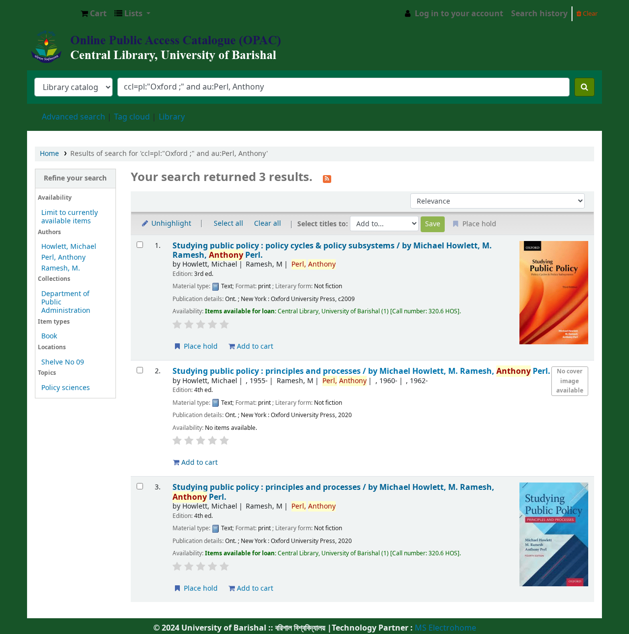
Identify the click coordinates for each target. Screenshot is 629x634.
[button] (94, 14)
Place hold (200, 346)
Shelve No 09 (62, 362)
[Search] (584, 87)
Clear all (267, 223)
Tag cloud (132, 117)
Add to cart (254, 346)
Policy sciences (65, 388)
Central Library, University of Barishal (52, 14)
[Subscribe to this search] (327, 178)
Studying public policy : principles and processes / (361, 371)
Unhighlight (170, 223)
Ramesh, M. (60, 268)
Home (49, 154)
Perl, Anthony (63, 257)
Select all (228, 223)
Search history (539, 14)
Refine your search (75, 178)
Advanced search (73, 117)
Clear (589, 13)
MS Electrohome (444, 628)
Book (49, 336)
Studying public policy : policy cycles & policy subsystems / (332, 250)
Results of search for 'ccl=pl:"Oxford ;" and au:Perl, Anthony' (169, 154)
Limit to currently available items (69, 217)
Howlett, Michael (68, 247)
